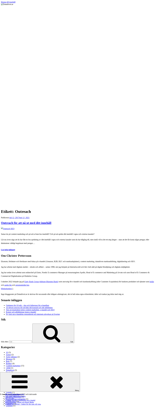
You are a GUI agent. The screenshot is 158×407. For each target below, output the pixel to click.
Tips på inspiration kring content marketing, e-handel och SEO (30, 310)
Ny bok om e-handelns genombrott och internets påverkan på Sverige (33, 314)
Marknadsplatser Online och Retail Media (19, 402)
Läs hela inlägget (8, 250)
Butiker (9, 363)
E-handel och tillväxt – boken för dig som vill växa (23, 404)
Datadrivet (10, 370)
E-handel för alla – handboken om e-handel (20, 400)
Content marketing (13, 366)
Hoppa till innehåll (8, 2)
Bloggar (9, 359)
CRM (8, 368)
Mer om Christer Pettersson (14, 394)
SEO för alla (9, 398)
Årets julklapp (11, 357)
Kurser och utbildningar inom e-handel (21, 312)
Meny (77, 390)
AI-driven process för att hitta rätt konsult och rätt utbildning (29, 308)
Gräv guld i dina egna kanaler (15, 396)
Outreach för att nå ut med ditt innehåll (26, 222)
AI (7, 352)
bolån (152, 282)
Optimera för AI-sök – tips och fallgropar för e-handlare (27, 305)
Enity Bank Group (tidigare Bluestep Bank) (41, 282)
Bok (7, 361)
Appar (8, 355)
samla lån (8, 285)
